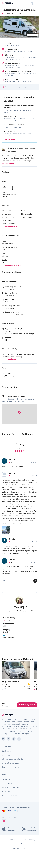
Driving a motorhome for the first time (16, 759)
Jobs (19, 840)
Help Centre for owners (10, 795)
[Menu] (34, 3)
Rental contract (7, 783)
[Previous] (4, 670)
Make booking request (27, 705)
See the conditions (9, 359)
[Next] (28, 670)
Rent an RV (6, 755)
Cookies (19, 844)
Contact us (12, 840)
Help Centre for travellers (11, 767)
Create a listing (7, 779)
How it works (6, 751)
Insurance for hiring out (10, 787)
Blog (4, 840)
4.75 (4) (6, 13)
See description (8, 163)
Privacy (32, 840)
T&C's (25, 840)
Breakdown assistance (10, 791)
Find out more (9, 140)
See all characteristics (11, 266)
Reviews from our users (10, 763)
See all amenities (9, 227)
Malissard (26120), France (17, 13)
